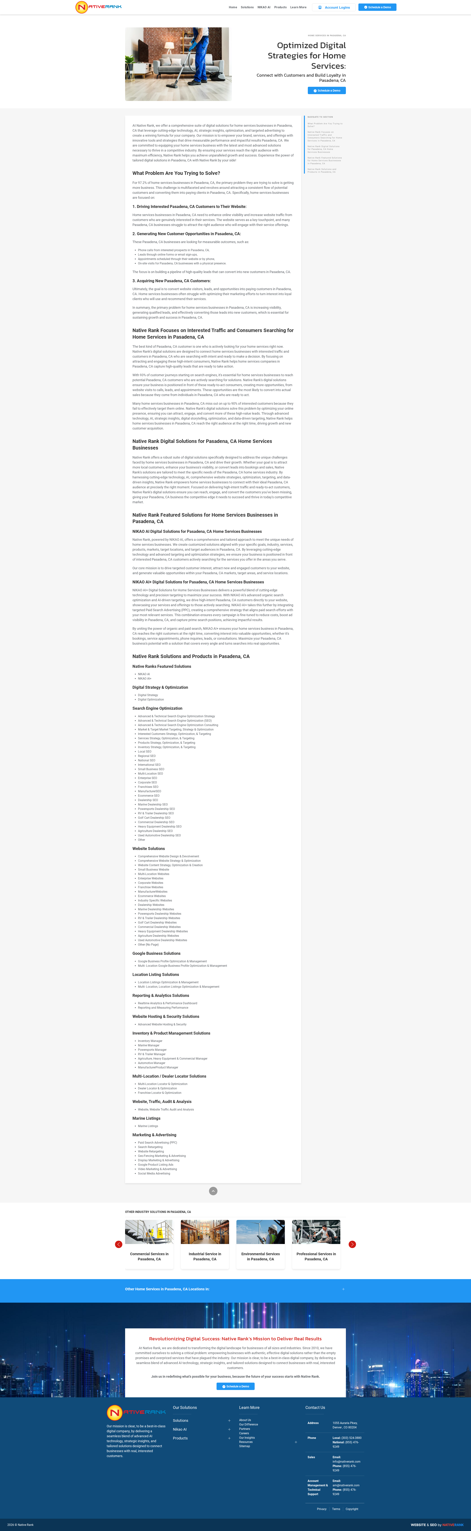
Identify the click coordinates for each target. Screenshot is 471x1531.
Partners (244, 1429)
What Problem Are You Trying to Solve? (325, 125)
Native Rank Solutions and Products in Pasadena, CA (322, 170)
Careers (244, 1433)
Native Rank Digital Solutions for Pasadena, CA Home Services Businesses (324, 149)
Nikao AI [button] (180, 1429)
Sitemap (244, 1446)
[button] (118, 1244)
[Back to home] (98, 7)
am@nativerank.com (346, 1485)
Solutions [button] (247, 7)
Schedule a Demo (379, 7)
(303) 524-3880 (351, 1438)
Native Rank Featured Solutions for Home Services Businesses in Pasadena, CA (325, 161)
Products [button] (280, 7)
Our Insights (247, 1437)
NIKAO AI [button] (264, 7)
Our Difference (248, 1424)
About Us (245, 1420)
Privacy (322, 1509)
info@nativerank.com (346, 1461)
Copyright (352, 1509)
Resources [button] (246, 1442)
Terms (336, 1509)
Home (233, 7)
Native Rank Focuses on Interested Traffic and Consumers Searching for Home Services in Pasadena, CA (325, 136)
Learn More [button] (298, 7)
